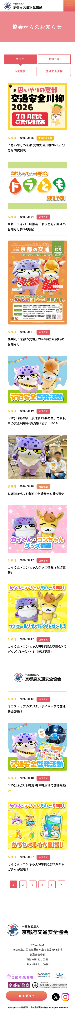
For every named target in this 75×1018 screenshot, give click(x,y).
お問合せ (28, 995)
